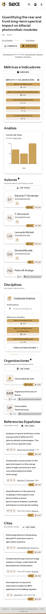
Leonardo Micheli (30, 54)
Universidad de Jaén (24, 378)
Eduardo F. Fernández (26, 195)
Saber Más (23, 72)
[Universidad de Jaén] (17, 203)
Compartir (10, 46)
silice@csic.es (24, 611)
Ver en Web (29, 46)
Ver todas (23, 368)
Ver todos (23, 187)
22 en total (17, 138)
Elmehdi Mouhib (8, 54)
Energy (34, 298)
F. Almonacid (26, 57)
